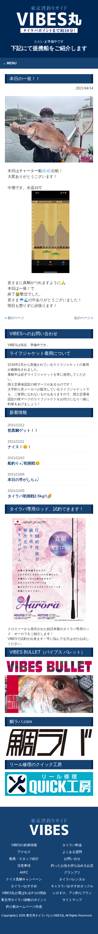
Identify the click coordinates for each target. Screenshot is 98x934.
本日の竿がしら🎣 (23, 479)
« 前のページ (14, 318)
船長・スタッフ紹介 (24, 859)
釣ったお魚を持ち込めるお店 (72, 866)
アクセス (23, 852)
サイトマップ (72, 900)
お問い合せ (72, 859)
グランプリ (72, 872)
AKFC (24, 872)
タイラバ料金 (72, 845)
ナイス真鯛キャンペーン (24, 879)
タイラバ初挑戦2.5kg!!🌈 (30, 496)
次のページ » (83, 318)
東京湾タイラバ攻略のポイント (24, 900)
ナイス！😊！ (19, 447)
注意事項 (23, 866)
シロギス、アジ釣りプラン (72, 893)
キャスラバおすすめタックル (72, 886)
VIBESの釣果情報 (24, 845)
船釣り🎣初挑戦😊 (24, 463)
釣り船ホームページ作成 (24, 907)
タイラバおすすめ (24, 886)
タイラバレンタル (72, 879)
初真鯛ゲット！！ (23, 430)
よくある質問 (72, 852)
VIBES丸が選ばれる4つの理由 (24, 893)
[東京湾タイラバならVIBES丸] (49, 19)
